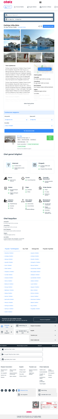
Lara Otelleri (34, 284)
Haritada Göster (45, 69)
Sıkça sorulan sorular (13, 370)
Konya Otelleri (8, 287)
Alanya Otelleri (9, 259)
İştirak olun (55, 345)
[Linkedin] (13, 390)
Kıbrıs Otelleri (8, 281)
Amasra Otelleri (9, 277)
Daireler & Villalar (46, 6)
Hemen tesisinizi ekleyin (33, 370)
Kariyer (50, 377)
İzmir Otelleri (8, 265)
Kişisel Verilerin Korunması (13, 374)
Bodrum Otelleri (9, 284)
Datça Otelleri (8, 293)
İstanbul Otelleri (9, 253)
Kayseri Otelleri (35, 287)
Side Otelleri (8, 268)
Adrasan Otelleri (35, 274)
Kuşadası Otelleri (35, 308)
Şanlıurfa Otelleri (9, 299)
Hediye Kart (22, 369)
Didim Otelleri (8, 311)
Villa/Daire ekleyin (31, 374)
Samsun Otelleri (9, 308)
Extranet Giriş (7, 326)
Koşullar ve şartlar (42, 374)
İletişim (40, 345)
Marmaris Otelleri (35, 299)
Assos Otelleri (34, 296)
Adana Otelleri (35, 281)
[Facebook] (2, 390)
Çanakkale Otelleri (36, 277)
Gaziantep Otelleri (36, 268)
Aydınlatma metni (42, 378)
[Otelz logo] (8, 2)
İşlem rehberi (13, 376)
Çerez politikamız (51, 370)
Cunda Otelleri (8, 274)
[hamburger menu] (40, 2)
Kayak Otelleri (33, 6)
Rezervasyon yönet (22, 345)
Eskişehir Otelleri (35, 262)
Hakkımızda (42, 369)
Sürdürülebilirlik (43, 372)
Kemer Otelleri (9, 296)
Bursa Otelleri (34, 265)
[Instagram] (6, 390)
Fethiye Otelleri (9, 305)
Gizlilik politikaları (42, 381)
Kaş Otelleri (34, 305)
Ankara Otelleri (35, 256)
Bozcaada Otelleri (35, 271)
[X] (9, 390)
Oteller (9, 6)
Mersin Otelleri (9, 302)
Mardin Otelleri (35, 259)
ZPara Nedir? (22, 372)
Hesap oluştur (22, 376)
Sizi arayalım (7, 332)
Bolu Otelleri (34, 290)
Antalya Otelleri (9, 256)
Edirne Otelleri (35, 293)
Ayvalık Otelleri (9, 262)
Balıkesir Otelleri (9, 290)
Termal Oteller (20, 6)
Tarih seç (50, 137)
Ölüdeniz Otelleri (9, 271)
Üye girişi (21, 374)
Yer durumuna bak (29, 130)
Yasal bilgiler (42, 383)
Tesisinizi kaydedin (45, 319)
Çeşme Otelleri (35, 253)
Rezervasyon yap (48, 26)
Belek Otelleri (34, 302)
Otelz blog (22, 325)
